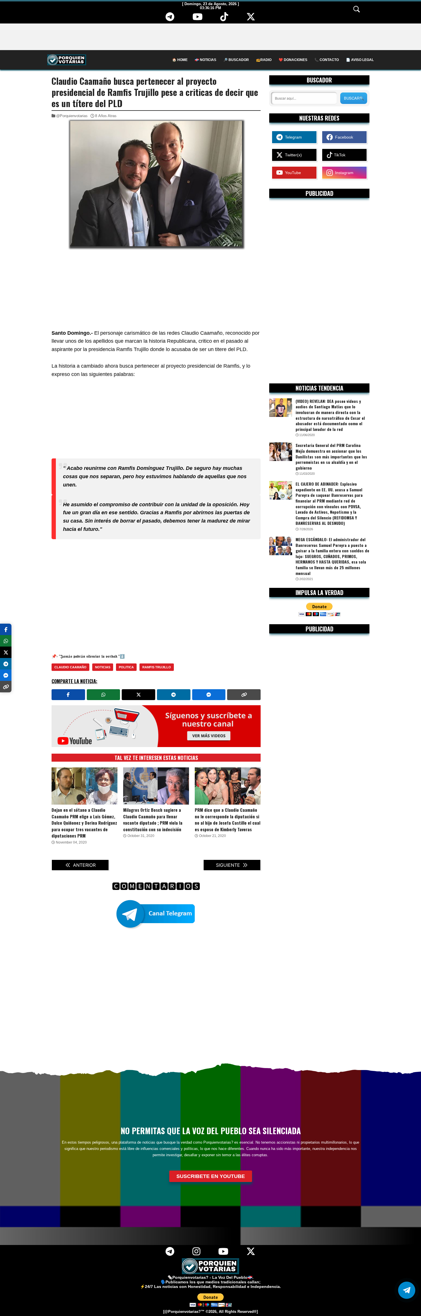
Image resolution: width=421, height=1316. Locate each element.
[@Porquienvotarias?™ (183, 1312)
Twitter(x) (292, 155)
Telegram (292, 137)
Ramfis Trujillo (156, 667)
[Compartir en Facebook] (68, 694)
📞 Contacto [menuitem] (326, 60)
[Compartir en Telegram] (173, 694)
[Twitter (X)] (251, 19)
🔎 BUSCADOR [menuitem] (236, 60)
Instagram (343, 172)
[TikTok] (224, 19)
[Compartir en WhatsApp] (103, 694)
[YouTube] (197, 19)
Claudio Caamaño (70, 667)
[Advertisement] (210, 36)
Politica (126, 667)
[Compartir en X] (138, 694)
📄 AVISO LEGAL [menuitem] (360, 60)
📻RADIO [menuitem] (264, 60)
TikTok (339, 155)
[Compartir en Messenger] (209, 694)
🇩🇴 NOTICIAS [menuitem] (205, 60)
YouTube (292, 172)
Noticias (102, 667)
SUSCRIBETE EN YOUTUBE (210, 1176)
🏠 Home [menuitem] (180, 60)
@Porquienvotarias (72, 116)
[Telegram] (170, 19)
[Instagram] (196, 1254)
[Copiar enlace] (244, 694)
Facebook (343, 137)
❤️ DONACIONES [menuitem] (293, 60)
